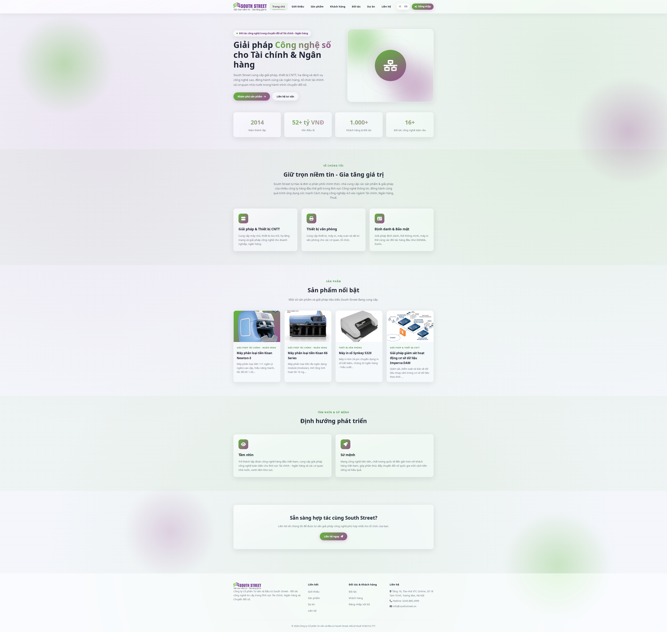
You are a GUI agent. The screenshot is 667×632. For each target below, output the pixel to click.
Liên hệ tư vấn (285, 96)
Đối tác (356, 6)
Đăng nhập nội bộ (359, 604)
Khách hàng (337, 6)
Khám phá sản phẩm (250, 96)
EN (405, 6)
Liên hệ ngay (331, 536)
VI (400, 6)
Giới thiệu (298, 6)
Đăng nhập (424, 6)
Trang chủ (278, 6)
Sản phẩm (317, 6)
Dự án (371, 6)
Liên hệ (386, 6)
